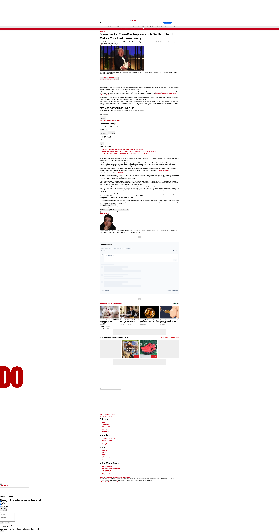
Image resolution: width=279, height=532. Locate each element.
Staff (103, 454)
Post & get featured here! (170, 337)
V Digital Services (107, 474)
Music (134, 26)
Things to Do (4, 502)
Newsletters (168, 26)
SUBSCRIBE (104, 133)
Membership (105, 459)
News (104, 26)
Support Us (167, 22)
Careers (104, 456)
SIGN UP (103, 118)
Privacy (118, 120)
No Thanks (3, 510)
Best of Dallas (150, 26)
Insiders (3, 503)
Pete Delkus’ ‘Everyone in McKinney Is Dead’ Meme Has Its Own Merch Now (122, 149)
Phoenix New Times (107, 472)
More (175, 26)
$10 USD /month (104, 210)
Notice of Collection (105, 120)
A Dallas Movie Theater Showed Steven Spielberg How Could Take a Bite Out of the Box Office (129, 151)
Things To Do (141, 26)
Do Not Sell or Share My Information (110, 481)
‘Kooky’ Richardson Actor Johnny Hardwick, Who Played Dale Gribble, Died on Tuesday (125, 153)
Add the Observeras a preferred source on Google (109, 78)
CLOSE (102, 144)
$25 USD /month (114, 210)
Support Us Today (104, 213)
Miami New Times (106, 470)
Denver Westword (107, 466)
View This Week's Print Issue (107, 414)
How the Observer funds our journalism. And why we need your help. (139, 28)
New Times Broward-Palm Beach (111, 468)
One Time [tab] (102, 205)
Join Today (3, 508)
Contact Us (105, 452)
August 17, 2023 (118, 173)
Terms (113, 120)
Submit (7, 523)
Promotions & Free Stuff (109, 438)
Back (2, 523)
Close (2, 531)
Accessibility (115, 477)
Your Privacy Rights (125, 477)
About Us (104, 450)
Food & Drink (118, 26)
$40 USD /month (124, 210)
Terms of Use (105, 442)
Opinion (110, 26)
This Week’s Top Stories (7, 505)
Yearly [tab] (113, 205)
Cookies (109, 477)
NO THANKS (112, 133)
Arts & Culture (127, 26)
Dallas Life (102, 31)
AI (119, 477)
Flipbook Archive (106, 458)
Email (101, 114)
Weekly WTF (159, 26)
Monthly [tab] (108, 205)
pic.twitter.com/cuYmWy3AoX (165, 170)
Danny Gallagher (105, 45)
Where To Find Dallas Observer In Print (110, 417)
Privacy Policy (106, 444)
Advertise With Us (107, 440)
